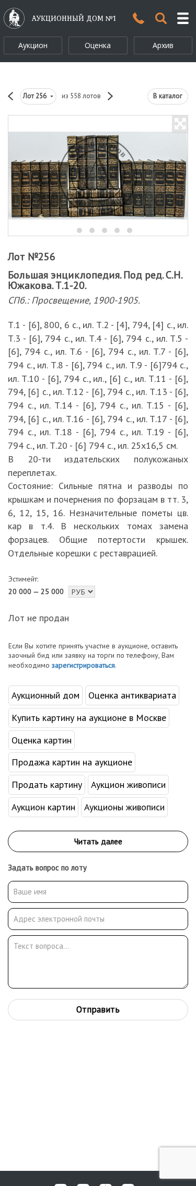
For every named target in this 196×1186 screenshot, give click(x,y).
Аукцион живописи (128, 784)
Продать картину (46, 784)
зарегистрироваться (83, 665)
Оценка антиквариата (132, 695)
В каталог (167, 95)
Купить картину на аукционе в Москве (88, 718)
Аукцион (33, 45)
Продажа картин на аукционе (71, 762)
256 (35, 95)
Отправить (98, 1009)
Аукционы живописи (124, 807)
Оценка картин (41, 740)
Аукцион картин (43, 807)
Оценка (98, 45)
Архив (163, 45)
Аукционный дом (45, 695)
